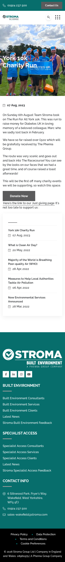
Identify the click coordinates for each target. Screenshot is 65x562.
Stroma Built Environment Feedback (27, 423)
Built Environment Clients (20, 410)
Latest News (11, 416)
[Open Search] (48, 17)
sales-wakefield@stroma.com (27, 514)
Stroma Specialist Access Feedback (27, 470)
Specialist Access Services (21, 452)
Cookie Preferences (33, 543)
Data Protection (46, 534)
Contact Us (51, 5)
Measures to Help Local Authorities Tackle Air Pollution (30, 280)
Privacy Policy (19, 534)
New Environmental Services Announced (26, 299)
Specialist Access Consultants (23, 446)
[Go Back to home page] (11, 18)
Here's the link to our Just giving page (28, 203)
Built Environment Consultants (23, 398)
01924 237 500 (17, 5)
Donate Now (19, 196)
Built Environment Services (21, 404)
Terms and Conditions (33, 539)
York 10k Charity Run (21, 230)
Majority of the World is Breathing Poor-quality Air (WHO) (30, 262)
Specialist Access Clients (20, 458)
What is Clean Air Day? (22, 245)
